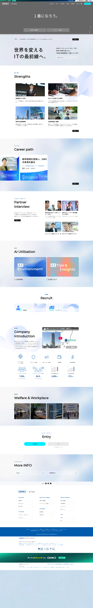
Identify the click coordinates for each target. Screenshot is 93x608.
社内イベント (62, 509)
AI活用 (67, 3)
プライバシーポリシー (35, 529)
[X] (79, 3)
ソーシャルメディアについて (62, 529)
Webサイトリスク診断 (44, 543)
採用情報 (72, 3)
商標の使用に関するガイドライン (35, 530)
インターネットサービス (22, 567)
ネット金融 (56, 567)
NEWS (61, 517)
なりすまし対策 (54, 544)
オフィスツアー (63, 506)
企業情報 (20, 500)
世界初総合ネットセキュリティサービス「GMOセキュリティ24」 (27, 543)
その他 (68, 567)
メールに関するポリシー (53, 529)
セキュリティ (39, 567)
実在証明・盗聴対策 (21, 544)
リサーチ (49, 567)
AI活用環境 (41, 511)
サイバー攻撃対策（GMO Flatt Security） (46, 544)
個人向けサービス (64, 567)
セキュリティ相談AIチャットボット (52, 543)
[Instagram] (77, 3)
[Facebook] (81, 3)
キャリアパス (21, 517)
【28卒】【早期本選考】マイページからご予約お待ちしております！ (40, 39)
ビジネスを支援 (35, 567)
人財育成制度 (62, 503)
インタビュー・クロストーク (23, 514)
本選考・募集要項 (43, 500)
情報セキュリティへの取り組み (44, 529)
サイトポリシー (28, 529)
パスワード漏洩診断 (38, 543)
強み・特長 (20, 506)
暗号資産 (59, 567)
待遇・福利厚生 (63, 500)
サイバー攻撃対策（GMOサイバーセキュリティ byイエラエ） (32, 544)
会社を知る (52, 3)
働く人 (57, 3)
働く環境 (62, 3)
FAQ (61, 520)
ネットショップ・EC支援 (29, 567)
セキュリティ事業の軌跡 (60, 544)
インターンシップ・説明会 (44, 503)
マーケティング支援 (44, 567)
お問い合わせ (44, 530)
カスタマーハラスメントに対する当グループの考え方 (54, 530)
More (75, 39)
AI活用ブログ (42, 514)
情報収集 (52, 567)
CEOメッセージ (21, 503)
